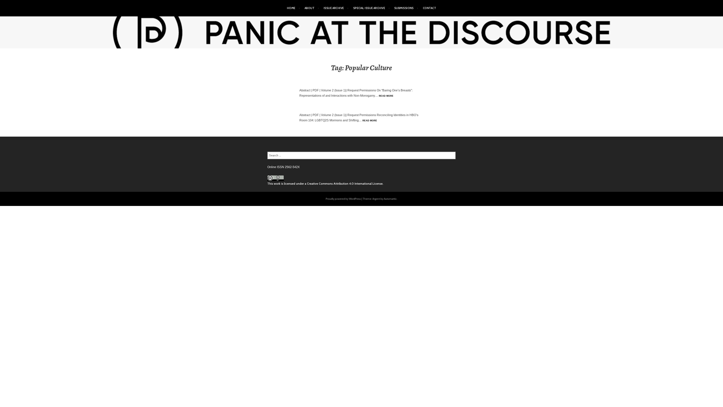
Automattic (390, 198)
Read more (386, 96)
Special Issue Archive (369, 8)
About (309, 8)
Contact (429, 8)
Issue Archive (334, 8)
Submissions (404, 8)
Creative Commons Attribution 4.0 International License (345, 183)
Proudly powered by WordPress (343, 198)
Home (291, 8)
